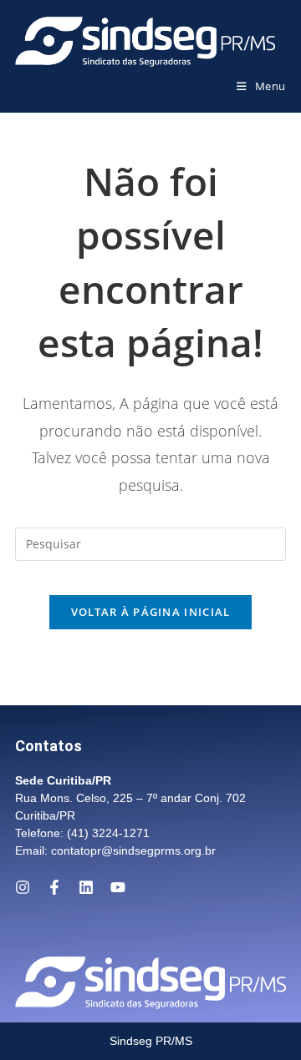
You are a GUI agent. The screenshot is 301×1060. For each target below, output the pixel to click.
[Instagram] (22, 887)
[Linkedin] (86, 887)
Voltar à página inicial (151, 611)
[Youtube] (117, 887)
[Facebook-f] (54, 887)
